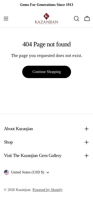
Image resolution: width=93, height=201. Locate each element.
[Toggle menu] (6, 18)
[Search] (76, 18)
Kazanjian (23, 190)
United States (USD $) (27, 172)
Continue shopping (47, 72)
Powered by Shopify (48, 190)
